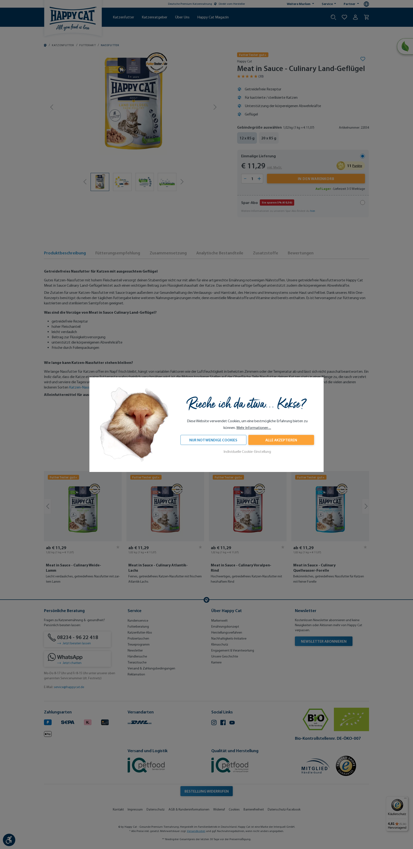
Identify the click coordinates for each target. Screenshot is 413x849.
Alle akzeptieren (281, 440)
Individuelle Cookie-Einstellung (247, 451)
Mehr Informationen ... (253, 427)
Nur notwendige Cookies (213, 440)
